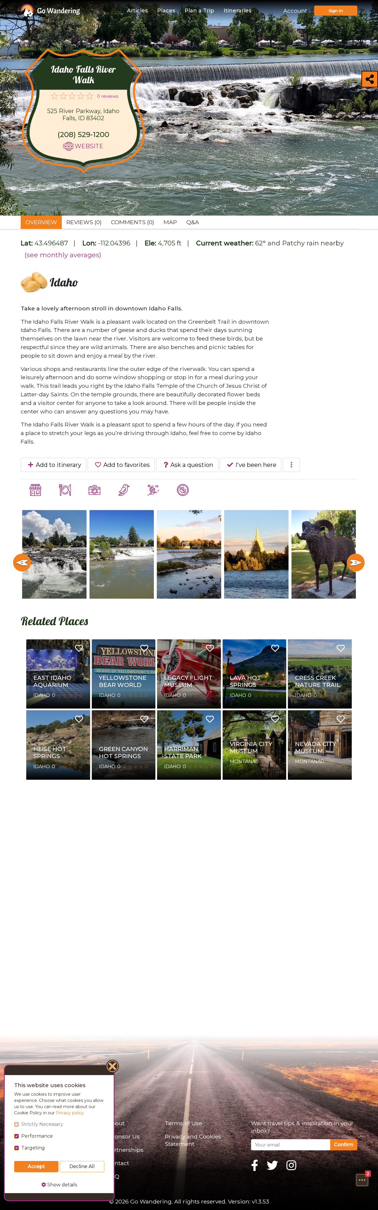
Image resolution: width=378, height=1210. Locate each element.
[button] (362, 1179)
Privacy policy (70, 1112)
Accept (36, 1166)
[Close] (112, 1067)
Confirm (343, 1144)
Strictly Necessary (42, 1124)
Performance (37, 1136)
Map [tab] (170, 222)
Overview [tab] (41, 222)
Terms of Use (183, 1123)
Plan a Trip (199, 10)
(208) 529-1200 (83, 134)
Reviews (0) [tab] (84, 222)
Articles (137, 10)
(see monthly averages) (63, 255)
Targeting (33, 1148)
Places (166, 10)
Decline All (82, 1166)
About (116, 1123)
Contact (118, 1163)
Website (89, 146)
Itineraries (237, 10)
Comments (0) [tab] (132, 222)
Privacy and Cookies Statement (193, 1140)
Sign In (336, 10)
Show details (61, 1185)
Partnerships (125, 1149)
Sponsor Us (123, 1136)
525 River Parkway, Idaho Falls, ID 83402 (83, 115)
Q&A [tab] (192, 222)
